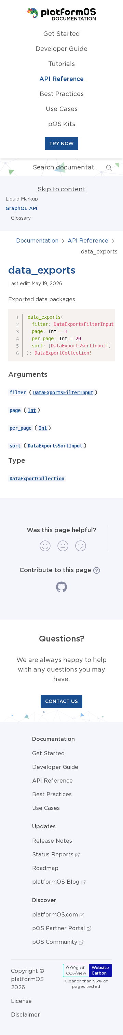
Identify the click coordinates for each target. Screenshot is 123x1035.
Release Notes (52, 841)
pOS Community (55, 942)
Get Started (61, 33)
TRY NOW (61, 143)
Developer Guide (61, 48)
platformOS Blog (56, 882)
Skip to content (61, 189)
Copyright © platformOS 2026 (27, 979)
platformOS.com (56, 914)
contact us (61, 701)
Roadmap (45, 868)
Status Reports (53, 854)
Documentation (37, 240)
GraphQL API (21, 208)
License (21, 1001)
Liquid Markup (21, 199)
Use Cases (62, 109)
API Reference (61, 78)
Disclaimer (25, 1014)
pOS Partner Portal (59, 928)
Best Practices (62, 94)
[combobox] (58, 167)
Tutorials (61, 63)
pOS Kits (61, 124)
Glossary (21, 218)
